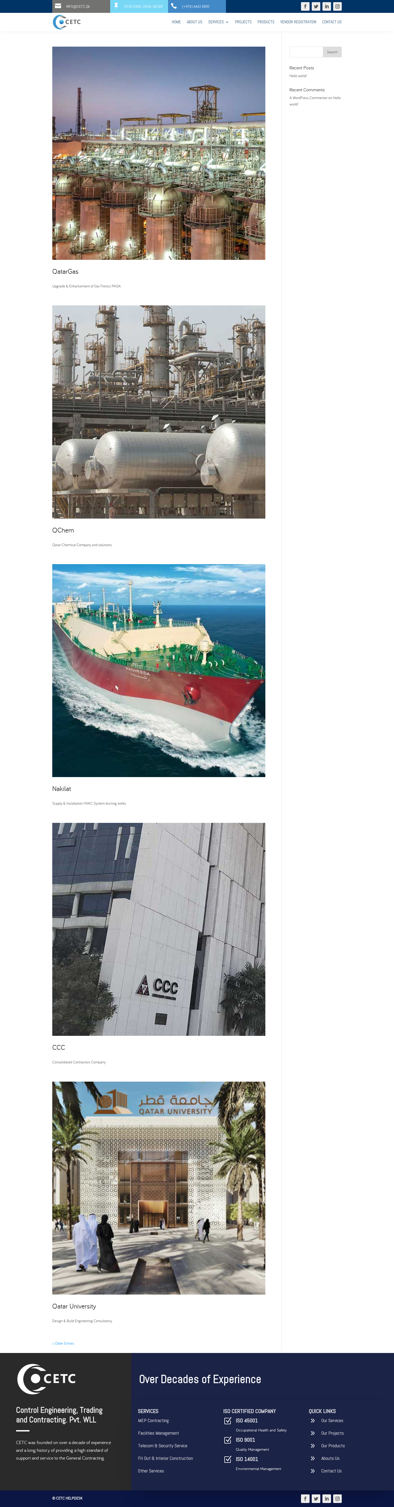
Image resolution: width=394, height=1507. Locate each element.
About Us (194, 22)
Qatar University (74, 1306)
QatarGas (65, 271)
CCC (58, 1047)
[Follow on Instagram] (337, 6)
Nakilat (61, 788)
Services (216, 22)
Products (266, 22)
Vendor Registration (298, 22)
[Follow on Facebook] (305, 6)
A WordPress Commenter (308, 97)
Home (176, 22)
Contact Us (332, 22)
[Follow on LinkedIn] (326, 6)
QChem (63, 530)
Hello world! (298, 75)
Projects (243, 22)
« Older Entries (63, 1343)
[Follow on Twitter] (316, 6)
